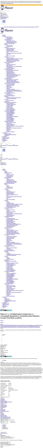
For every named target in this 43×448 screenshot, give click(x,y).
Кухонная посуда (10, 37)
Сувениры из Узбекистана (11, 98)
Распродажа (7, 101)
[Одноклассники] (2, 310)
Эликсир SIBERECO (10, 120)
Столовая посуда (10, 38)
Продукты (7, 47)
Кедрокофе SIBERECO (11, 112)
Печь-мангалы (9, 91)
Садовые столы (9, 106)
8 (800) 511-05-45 (4, 433)
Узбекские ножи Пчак (11, 68)
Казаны (8, 63)
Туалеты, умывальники (11, 124)
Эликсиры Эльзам (10, 77)
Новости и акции (8, 133)
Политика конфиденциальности (10, 134)
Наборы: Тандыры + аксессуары (12, 59)
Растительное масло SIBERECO (12, 116)
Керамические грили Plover (12, 41)
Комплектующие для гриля (11, 42)
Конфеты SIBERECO (10, 113)
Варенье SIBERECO (10, 111)
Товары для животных (11, 131)
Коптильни (9, 86)
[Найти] (0, 144)
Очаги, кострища (10, 94)
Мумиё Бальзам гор (10, 72)
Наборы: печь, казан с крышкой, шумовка (14, 66)
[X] (5, 310)
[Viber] (7, 310)
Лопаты (8, 130)
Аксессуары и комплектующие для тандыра (14, 58)
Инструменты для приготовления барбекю (14, 90)
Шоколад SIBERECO (10, 118)
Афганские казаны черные (11, 80)
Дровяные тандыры (10, 57)
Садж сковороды (10, 67)
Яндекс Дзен (5, 427)
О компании (5, 132)
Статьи (4, 141)
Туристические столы (10, 108)
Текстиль (6, 99)
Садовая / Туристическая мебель (11, 102)
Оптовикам (7, 135)
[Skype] (9, 310)
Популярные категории (4, 411)
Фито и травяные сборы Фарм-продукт (14, 74)
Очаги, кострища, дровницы (10, 92)
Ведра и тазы (9, 123)
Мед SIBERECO (10, 114)
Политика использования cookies (7, 3)
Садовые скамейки (10, 105)
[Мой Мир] (4, 310)
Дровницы (9, 93)
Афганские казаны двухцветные (12, 79)
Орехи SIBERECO (10, 115)
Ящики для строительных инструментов (14, 127)
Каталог (6, 171)
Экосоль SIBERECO (10, 119)
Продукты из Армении (11, 55)
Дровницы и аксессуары (11, 61)
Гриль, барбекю (9, 87)
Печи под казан (9, 65)
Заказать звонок (3, 164)
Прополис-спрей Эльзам (11, 73)
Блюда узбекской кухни (11, 48)
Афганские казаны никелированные (13, 82)
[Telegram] (11, 310)
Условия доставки (3, 405)
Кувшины (8, 128)
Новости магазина (4, 420)
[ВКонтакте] (1, 310)
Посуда (6, 44)
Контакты (4, 139)
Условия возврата (3, 406)
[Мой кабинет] (1, 146)
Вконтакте (4, 424)
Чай (7, 54)
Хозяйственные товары (9, 121)
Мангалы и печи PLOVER (9, 43)
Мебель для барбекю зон (11, 109)
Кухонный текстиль (10, 100)
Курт (7, 52)
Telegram (4, 425)
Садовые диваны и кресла (11, 104)
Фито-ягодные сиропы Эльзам (12, 75)
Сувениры (7, 96)
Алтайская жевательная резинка (12, 70)
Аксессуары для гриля (11, 40)
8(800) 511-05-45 (3, 163)
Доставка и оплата (6, 137)
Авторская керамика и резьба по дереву (14, 97)
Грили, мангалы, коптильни (10, 83)
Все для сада (9, 129)
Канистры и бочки (10, 125)
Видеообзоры (5, 140)
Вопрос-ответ (2, 410)
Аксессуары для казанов (11, 64)
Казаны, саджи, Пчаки (9, 62)
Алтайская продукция (9, 69)
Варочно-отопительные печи (10, 95)
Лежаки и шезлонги (10, 103)
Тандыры (6, 56)
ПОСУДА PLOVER (8, 36)
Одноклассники (5, 428)
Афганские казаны (8, 78)
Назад (8, 173)
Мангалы (8, 88)
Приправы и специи (10, 50)
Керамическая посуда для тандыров (13, 60)
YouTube (4, 426)
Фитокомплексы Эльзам (11, 76)
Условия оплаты (3, 404)
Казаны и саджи (3, 415)
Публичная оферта (3, 402)
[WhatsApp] (8, 310)
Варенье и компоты (10, 49)
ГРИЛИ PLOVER (8, 39)
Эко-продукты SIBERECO (10, 110)
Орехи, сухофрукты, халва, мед (12, 51)
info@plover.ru (2, 435)
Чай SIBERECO (9, 117)
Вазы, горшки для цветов (11, 122)
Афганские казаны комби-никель (13, 81)
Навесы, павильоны (10, 85)
